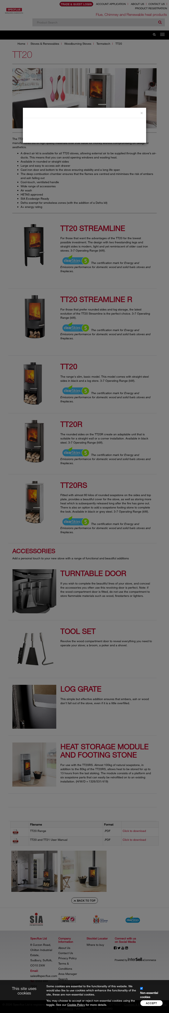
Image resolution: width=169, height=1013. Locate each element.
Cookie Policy (76, 1004)
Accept (151, 1003)
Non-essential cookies (149, 995)
